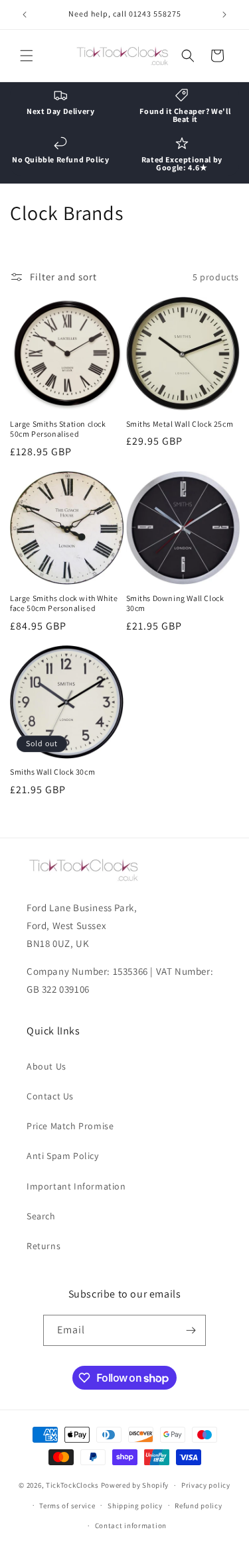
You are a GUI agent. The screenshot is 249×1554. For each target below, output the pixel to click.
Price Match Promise (70, 1126)
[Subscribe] (190, 1330)
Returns (43, 1246)
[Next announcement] (224, 14)
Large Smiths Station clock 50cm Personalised (58, 429)
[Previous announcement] (24, 14)
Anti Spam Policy (63, 1156)
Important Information (76, 1186)
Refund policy (198, 1505)
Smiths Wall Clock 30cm (52, 772)
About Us (46, 1066)
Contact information (131, 1525)
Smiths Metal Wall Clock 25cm (180, 424)
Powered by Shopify (135, 1485)
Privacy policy (205, 1485)
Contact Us (50, 1096)
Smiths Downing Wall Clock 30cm (175, 603)
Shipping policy (135, 1505)
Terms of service (67, 1505)
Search (41, 1216)
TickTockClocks (72, 1485)
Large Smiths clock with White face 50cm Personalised (64, 603)
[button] (26, 55)
